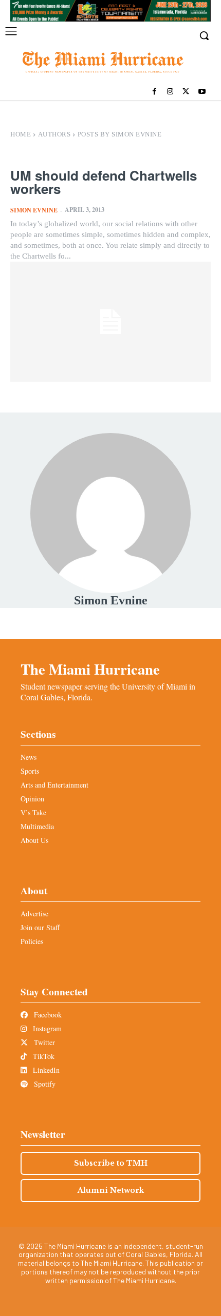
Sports (30, 771)
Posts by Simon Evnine (120, 134)
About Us (34, 840)
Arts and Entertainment (54, 785)
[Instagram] (170, 92)
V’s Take (33, 812)
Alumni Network (111, 1190)
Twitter (43, 1042)
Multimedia (37, 826)
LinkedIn (45, 1070)
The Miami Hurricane (90, 669)
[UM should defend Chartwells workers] (110, 322)
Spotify (44, 1084)
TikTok (42, 1056)
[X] (186, 92)
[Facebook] (154, 92)
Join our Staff (40, 927)
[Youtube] (202, 92)
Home (20, 134)
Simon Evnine (34, 210)
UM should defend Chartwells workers (103, 182)
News (28, 757)
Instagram (46, 1028)
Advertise (34, 913)
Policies (32, 941)
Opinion (32, 798)
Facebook (47, 1014)
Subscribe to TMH (111, 1163)
